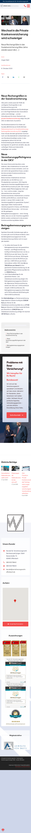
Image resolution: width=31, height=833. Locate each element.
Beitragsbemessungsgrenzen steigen (15, 346)
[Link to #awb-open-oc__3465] (25, 6)
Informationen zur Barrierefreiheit (22, 766)
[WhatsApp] (18, 78)
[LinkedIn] (13, 78)
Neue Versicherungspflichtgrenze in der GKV (16, 340)
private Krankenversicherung (10, 118)
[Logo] (10, 5)
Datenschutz (17, 765)
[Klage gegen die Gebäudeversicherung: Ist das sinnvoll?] (15, 468)
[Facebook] (2, 78)
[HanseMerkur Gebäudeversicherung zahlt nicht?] (5, 468)
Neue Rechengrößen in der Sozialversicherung (14, 334)
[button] (15, 601)
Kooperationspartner (25, 765)
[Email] (24, 78)
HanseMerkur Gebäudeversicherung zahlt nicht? (8, 475)
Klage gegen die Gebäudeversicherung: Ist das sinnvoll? (18, 477)
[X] (8, 78)
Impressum (11, 765)
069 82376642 (11, 562)
